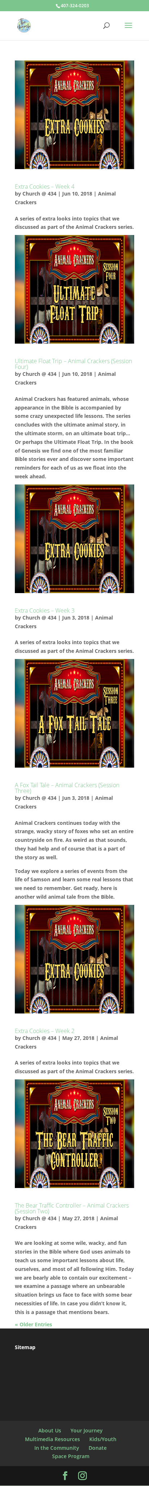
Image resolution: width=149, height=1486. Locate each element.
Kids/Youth (102, 1439)
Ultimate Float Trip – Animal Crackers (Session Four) (73, 364)
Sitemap (25, 1347)
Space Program (70, 1456)
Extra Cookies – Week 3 (44, 610)
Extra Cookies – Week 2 (44, 1031)
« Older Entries (33, 1324)
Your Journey (87, 1430)
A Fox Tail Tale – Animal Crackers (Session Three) (67, 788)
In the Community (56, 1447)
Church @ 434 (39, 193)
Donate (98, 1447)
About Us (49, 1430)
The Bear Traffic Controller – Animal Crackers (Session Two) (72, 1208)
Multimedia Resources (52, 1439)
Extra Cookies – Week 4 (44, 186)
